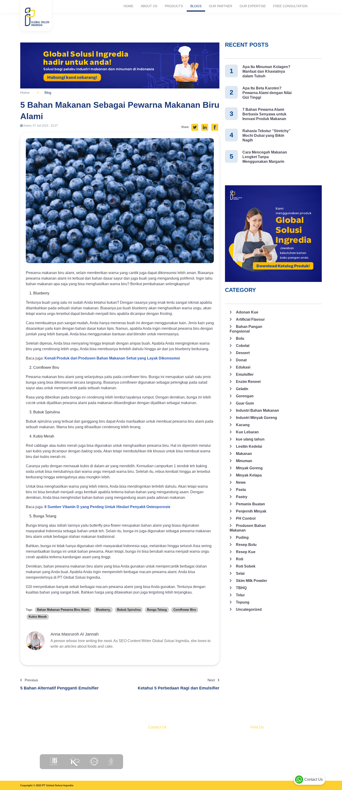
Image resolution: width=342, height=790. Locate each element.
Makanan (244, 454)
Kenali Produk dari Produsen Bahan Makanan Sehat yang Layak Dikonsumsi (112, 358)
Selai (240, 573)
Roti (239, 559)
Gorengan (245, 396)
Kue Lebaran (247, 432)
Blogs (195, 6)
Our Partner (220, 6)
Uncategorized (249, 609)
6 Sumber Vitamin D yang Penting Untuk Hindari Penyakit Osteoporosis (107, 507)
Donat (241, 360)
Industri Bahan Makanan (257, 410)
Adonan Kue (247, 312)
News (241, 482)
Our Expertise (253, 6)
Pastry (241, 497)
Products (174, 6)
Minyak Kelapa (249, 475)
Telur (240, 595)
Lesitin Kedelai (249, 446)
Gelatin (242, 389)
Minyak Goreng (249, 468)
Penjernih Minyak (251, 511)
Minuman (244, 461)
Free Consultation (290, 6)
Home (128, 6)
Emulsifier (245, 374)
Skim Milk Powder (251, 581)
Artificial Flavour (250, 319)
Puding (242, 537)
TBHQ (241, 588)
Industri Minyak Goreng (256, 418)
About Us (149, 6)
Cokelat (242, 346)
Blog (47, 93)
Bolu (240, 338)
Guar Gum (245, 403)
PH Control (245, 518)
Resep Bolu (246, 545)
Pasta (241, 490)
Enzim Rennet (248, 382)
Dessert (243, 353)
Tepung (242, 602)
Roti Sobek (245, 566)
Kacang (243, 425)
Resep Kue (245, 552)
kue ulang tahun (250, 439)
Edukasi (243, 367)
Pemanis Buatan (250, 504)
